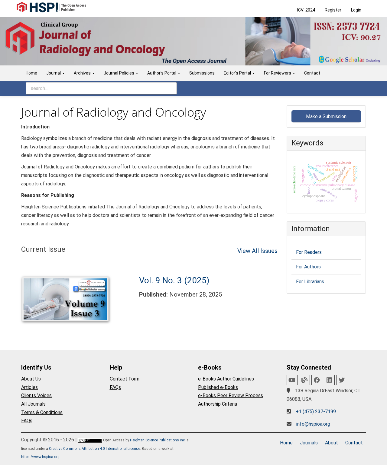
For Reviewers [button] (278, 73)
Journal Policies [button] (119, 73)
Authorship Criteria (217, 404)
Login (356, 10)
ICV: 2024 (306, 10)
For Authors (308, 267)
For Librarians (310, 281)
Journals (309, 443)
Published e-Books (218, 387)
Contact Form (124, 379)
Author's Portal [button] (162, 73)
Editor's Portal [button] (238, 73)
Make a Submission (326, 116)
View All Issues (257, 250)
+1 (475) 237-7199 (316, 411)
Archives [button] (83, 73)
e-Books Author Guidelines (226, 379)
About (331, 443)
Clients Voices (36, 395)
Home (31, 73)
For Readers (309, 252)
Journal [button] (54, 73)
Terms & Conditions (42, 412)
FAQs (26, 420)
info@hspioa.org (313, 424)
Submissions (202, 73)
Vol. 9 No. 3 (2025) (174, 280)
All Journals (33, 404)
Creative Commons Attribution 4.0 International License (94, 449)
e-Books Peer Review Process (230, 395)
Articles (29, 387)
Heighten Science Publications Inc (157, 440)
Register (333, 10)
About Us (31, 379)
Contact (312, 73)
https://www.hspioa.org (40, 457)
